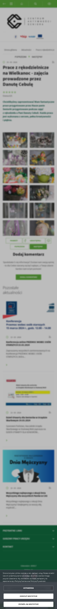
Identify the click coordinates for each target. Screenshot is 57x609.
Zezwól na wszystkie (28, 604)
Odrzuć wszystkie (28, 596)
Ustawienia (28, 588)
